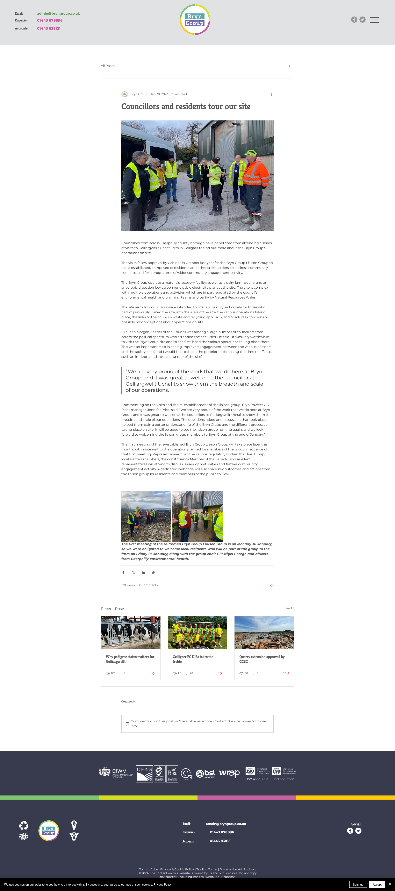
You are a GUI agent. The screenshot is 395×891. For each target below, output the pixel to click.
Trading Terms (206, 869)
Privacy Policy (163, 884)
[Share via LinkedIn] (143, 572)
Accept (377, 884)
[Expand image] (146, 516)
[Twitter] (362, 19)
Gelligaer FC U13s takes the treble (193, 659)
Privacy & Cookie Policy (177, 869)
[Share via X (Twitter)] (133, 572)
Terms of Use (148, 869)
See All (289, 608)
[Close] (390, 884)
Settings (358, 884)
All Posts (108, 66)
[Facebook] (354, 19)
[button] (374, 20)
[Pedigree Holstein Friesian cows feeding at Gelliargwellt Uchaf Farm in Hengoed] (130, 632)
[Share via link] (154, 572)
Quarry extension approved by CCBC (262, 659)
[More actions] (271, 94)
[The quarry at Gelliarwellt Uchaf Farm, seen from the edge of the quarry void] (264, 632)
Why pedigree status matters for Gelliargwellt (130, 659)
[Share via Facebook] (123, 572)
